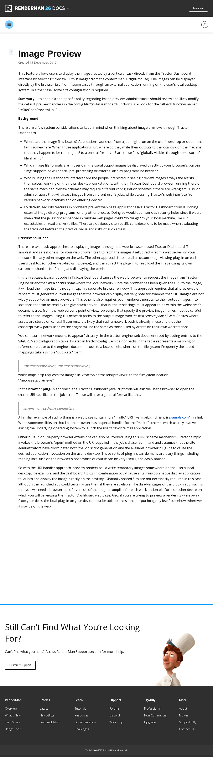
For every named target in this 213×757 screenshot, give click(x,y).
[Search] (204, 24)
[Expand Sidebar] (11, 314)
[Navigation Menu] (9, 24)
